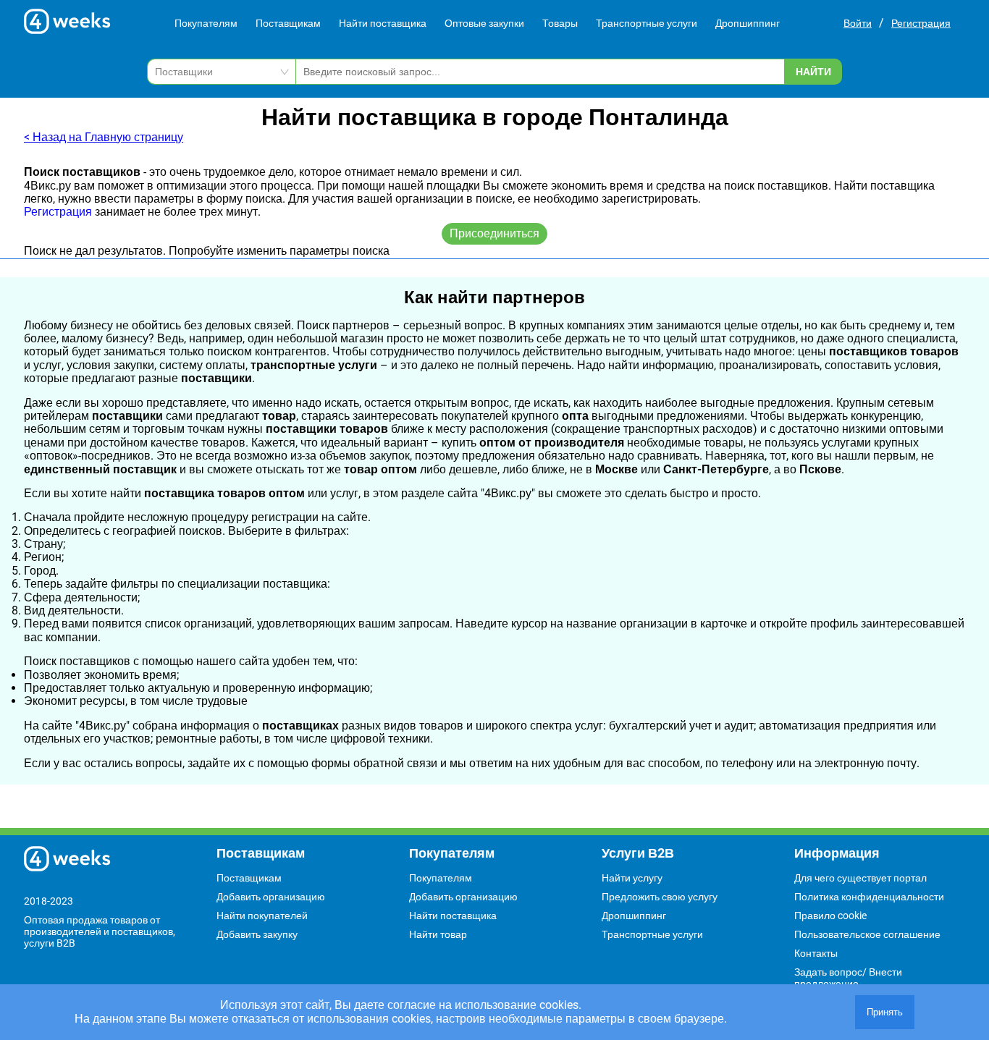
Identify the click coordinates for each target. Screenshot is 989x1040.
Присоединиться (494, 233)
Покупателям (205, 23)
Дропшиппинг (747, 23)
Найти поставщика (382, 23)
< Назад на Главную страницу (103, 137)
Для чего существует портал (860, 878)
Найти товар (438, 934)
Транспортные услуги (646, 23)
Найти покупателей (262, 915)
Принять (885, 1012)
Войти (857, 23)
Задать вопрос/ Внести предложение (848, 977)
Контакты (816, 953)
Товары (560, 23)
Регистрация (921, 23)
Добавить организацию (270, 896)
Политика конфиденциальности (869, 896)
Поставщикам (288, 23)
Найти (813, 71)
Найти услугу (632, 878)
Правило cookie (830, 915)
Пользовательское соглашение (867, 934)
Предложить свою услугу (659, 896)
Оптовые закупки (484, 23)
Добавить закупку (257, 934)
